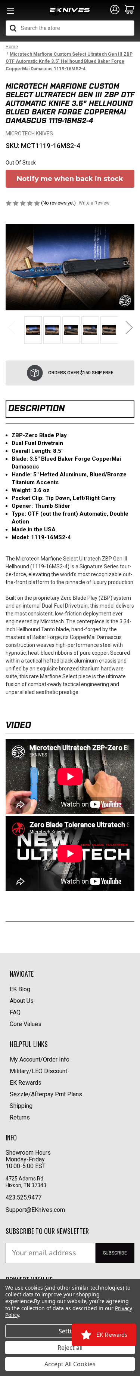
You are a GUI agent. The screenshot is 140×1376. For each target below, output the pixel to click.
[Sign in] (114, 10)
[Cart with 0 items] (129, 10)
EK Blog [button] (20, 989)
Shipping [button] (21, 1105)
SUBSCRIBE (115, 1253)
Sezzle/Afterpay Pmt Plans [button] (46, 1094)
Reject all (70, 1347)
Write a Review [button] (94, 203)
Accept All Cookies (70, 1364)
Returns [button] (20, 1117)
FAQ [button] (15, 1012)
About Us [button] (22, 1000)
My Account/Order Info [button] (39, 1059)
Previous (11, 327)
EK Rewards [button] (25, 1082)
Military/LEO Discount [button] (38, 1071)
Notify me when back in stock (70, 179)
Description (36, 408)
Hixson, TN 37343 (26, 1185)
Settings (70, 1331)
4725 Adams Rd (24, 1179)
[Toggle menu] (10, 13)
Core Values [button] (25, 1024)
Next (128, 327)
